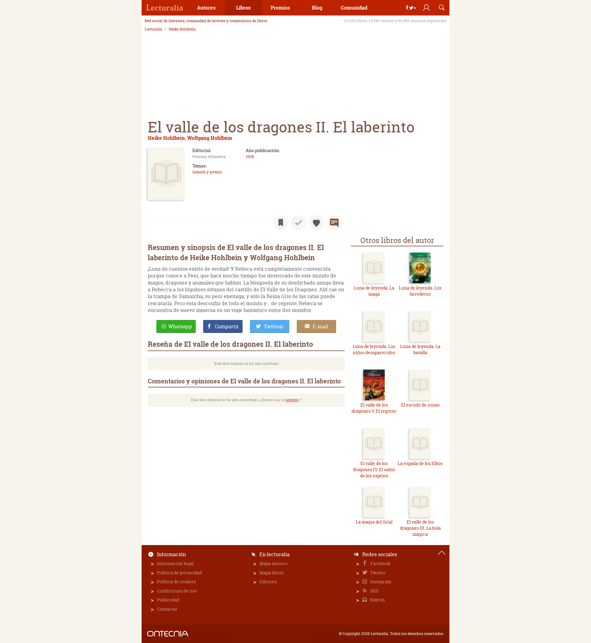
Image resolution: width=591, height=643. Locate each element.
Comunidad (354, 7)
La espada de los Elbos (420, 463)
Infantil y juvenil (207, 172)
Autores (206, 7)
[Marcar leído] (298, 222)
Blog (317, 7)
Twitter (377, 573)
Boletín (377, 600)
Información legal (175, 563)
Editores (268, 581)
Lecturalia (153, 29)
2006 (250, 156)
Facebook (380, 563)
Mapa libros (271, 573)
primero (292, 400)
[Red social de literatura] (165, 7)
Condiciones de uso (177, 591)
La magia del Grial (374, 522)
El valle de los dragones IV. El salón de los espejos (374, 469)
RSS (374, 591)
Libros (243, 7)
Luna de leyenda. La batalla (420, 349)
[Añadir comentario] (334, 222)
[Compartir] (411, 7)
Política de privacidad (179, 573)
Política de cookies (176, 581)
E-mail (320, 326)
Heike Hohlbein (182, 29)
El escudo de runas (420, 405)
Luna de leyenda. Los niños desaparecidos (374, 349)
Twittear (274, 326)
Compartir (227, 326)
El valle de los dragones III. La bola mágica (420, 528)
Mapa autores (273, 563)
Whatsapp (180, 326)
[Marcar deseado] (316, 222)
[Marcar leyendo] (280, 222)
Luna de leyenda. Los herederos (420, 291)
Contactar (167, 609)
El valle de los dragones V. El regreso (374, 408)
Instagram (380, 581)
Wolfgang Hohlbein (209, 138)
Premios (280, 7)
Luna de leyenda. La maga (374, 291)
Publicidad (168, 600)
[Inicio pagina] (441, 552)
